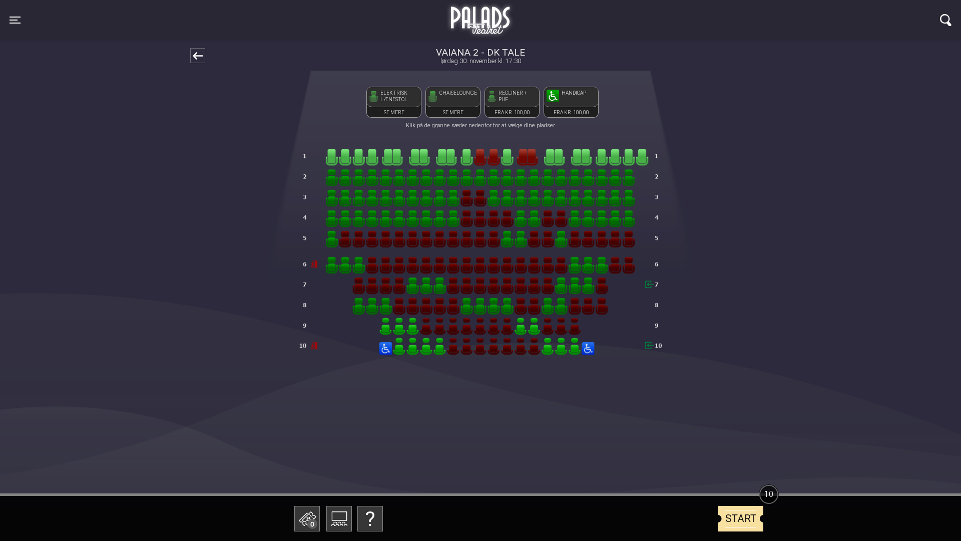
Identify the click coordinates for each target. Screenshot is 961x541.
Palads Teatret (480, 14)
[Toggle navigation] (945, 20)
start (740, 518)
